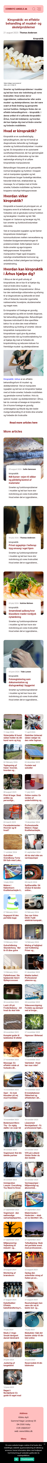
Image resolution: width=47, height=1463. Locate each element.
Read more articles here (23, 422)
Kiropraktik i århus (12, 379)
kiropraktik (38, 38)
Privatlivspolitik (27, 1459)
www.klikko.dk (26, 1431)
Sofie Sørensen (29, 469)
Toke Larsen (26, 672)
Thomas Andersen (28, 32)
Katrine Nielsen (26, 603)
